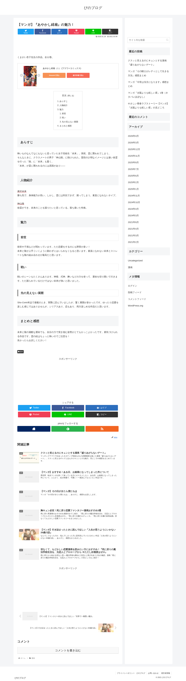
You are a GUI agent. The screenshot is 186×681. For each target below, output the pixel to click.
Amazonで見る (54, 75)
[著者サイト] (33, 429)
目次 (64, 95)
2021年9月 (133, 222)
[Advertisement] (68, 45)
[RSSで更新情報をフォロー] (102, 429)
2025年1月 (133, 189)
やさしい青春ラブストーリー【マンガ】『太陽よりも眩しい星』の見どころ (148, 105)
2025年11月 (134, 156)
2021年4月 (133, 229)
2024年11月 (134, 195)
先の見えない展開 (70, 122)
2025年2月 (133, 182)
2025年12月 (134, 149)
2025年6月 (133, 176)
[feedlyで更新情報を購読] (67, 429)
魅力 (61, 109)
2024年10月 (134, 202)
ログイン (132, 286)
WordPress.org (135, 306)
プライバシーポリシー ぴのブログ (131, 673)
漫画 (21, 352)
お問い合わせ (153, 673)
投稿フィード (135, 292)
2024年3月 (133, 215)
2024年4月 (133, 209)
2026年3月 (133, 142)
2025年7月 (133, 169)
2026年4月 (133, 136)
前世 (64, 113)
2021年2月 (133, 242)
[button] (167, 39)
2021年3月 (133, 235)
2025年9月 (133, 162)
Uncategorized (135, 260)
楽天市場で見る (78, 75)
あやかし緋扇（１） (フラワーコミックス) (62, 68)
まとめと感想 (65, 126)
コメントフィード (137, 299)
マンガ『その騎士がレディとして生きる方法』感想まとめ (148, 73)
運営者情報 (165, 673)
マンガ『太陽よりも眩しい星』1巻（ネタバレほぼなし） (148, 95)
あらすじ (63, 101)
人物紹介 (63, 105)
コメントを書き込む (68, 650)
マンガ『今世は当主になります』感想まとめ (148, 84)
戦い (64, 117)
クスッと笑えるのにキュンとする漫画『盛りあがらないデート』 (147, 62)
